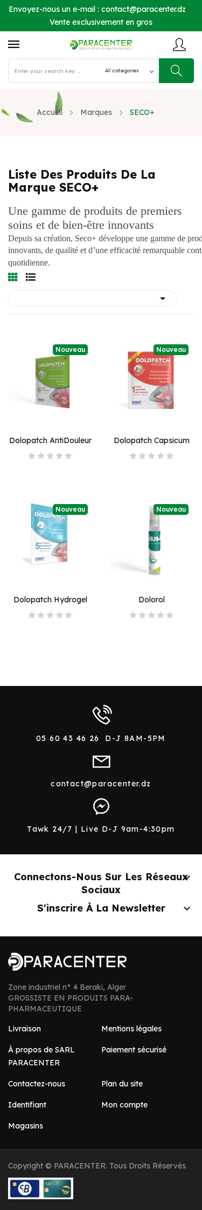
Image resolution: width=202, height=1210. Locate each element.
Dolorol (151, 599)
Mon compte (124, 1105)
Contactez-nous (36, 1084)
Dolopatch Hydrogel (50, 599)
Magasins (25, 1126)
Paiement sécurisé (133, 1050)
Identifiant (27, 1105)
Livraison (24, 1029)
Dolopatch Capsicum (152, 440)
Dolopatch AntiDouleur (50, 440)
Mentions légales (131, 1029)
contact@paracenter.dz (143, 9)
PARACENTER (80, 1166)
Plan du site (122, 1084)
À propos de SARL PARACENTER (41, 1056)
